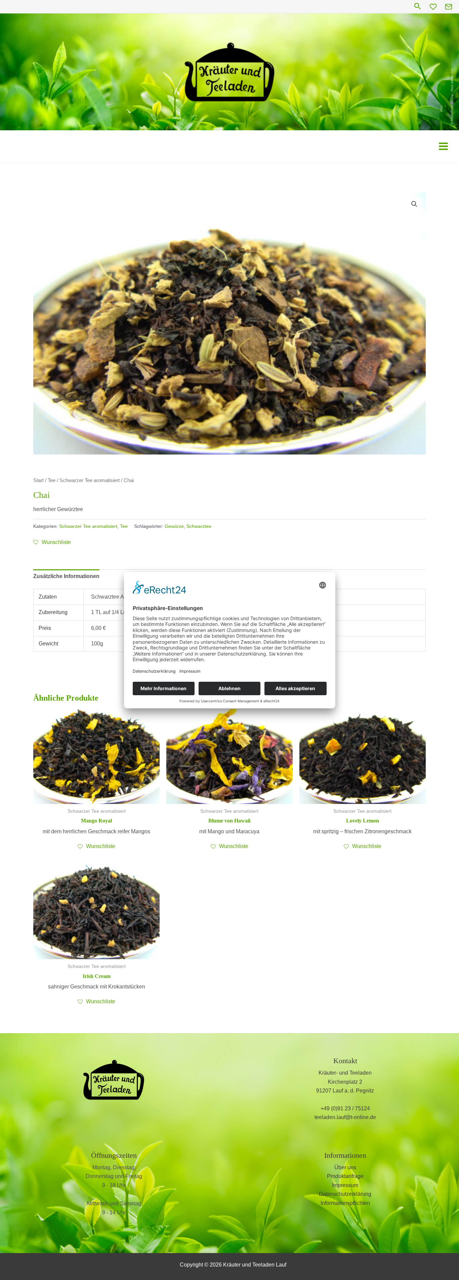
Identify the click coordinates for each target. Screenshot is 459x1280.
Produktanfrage (345, 1176)
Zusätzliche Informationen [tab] (66, 576)
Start (38, 480)
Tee (51, 480)
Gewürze (174, 526)
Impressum (345, 1185)
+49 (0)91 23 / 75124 (345, 1108)
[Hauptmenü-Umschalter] (443, 146)
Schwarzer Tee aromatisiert (89, 480)
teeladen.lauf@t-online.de (345, 1117)
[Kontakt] (448, 6)
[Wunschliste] (433, 6)
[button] (417, 6)
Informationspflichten (345, 1203)
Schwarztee (198, 526)
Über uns (345, 1167)
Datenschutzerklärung (345, 1194)
